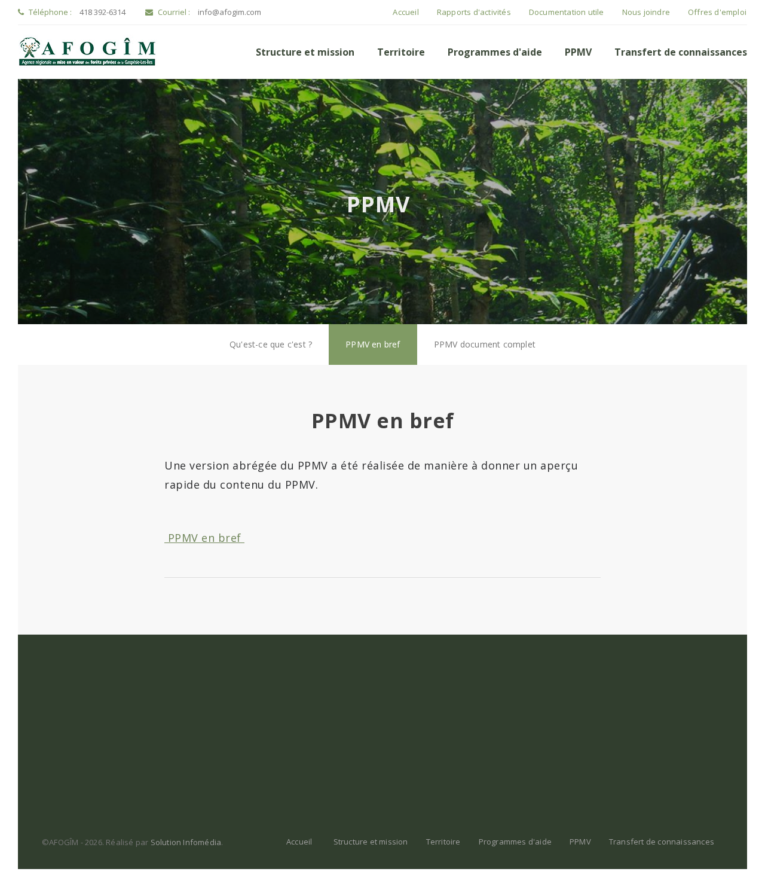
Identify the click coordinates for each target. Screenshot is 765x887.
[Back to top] (731, 853)
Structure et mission (305, 52)
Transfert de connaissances (680, 52)
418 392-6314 (102, 12)
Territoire (401, 52)
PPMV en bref (372, 344)
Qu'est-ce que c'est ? (271, 344)
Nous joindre (646, 12)
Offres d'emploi (717, 12)
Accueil (405, 12)
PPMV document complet (485, 344)
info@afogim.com (229, 12)
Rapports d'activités (474, 12)
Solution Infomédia (186, 842)
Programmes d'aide (495, 52)
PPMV (578, 52)
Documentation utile (566, 12)
